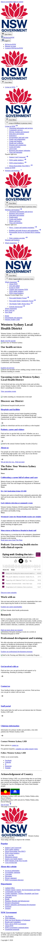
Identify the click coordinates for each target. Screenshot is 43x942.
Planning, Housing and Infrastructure (17, 901)
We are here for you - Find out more (13, 462)
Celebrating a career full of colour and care (19, 477)
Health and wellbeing (16, 143)
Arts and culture (14, 286)
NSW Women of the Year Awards (16, 861)
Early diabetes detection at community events (17, 503)
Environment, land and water (18, 137)
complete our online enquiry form (27, 749)
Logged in (7, 41)
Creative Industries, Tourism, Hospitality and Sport (21, 893)
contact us (15, 745)
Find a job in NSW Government (15, 924)
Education (8, 897)
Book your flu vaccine (8, 341)
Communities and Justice (13, 892)
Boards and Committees (13, 922)
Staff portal (6, 706)
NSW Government (9, 912)
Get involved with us (9, 666)
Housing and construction (17, 145)
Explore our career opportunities (11, 607)
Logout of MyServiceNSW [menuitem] (14, 48)
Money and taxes (14, 221)
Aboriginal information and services (21, 128)
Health (7, 899)
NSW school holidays (16, 293)
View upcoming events (8, 391)
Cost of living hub (11, 862)
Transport (8, 906)
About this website (8, 866)
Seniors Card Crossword (13, 847)
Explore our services (7, 368)
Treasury (8, 908)
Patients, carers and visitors (12, 429)
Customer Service (11, 895)
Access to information (12, 870)
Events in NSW (14, 287)
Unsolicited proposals (12, 929)
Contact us (5, 686)
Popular (4, 843)
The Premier (9, 916)
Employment (13, 217)
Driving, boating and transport (19, 132)
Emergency (13, 135)
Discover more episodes (9, 592)
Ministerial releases (11, 857)
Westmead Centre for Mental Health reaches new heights (21, 517)
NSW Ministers (10, 918)
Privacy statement (11, 878)
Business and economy (16, 213)
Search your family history (13, 859)
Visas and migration (15, 152)
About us (5, 448)
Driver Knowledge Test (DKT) (15, 851)
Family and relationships (17, 139)
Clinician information (10, 726)
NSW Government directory (14, 880)
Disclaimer (8, 876)
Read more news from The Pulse (11, 540)
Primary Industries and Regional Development (20, 905)
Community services (16, 130)
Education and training (16, 134)
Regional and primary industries (19, 150)
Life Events (13, 149)
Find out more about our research (12, 630)
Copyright (8, 874)
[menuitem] (10, 44)
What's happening (12, 282)
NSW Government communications (17, 927)
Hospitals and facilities (10, 409)
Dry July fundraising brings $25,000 (13, 491)
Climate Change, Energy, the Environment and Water (22, 890)
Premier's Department (12, 903)
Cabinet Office (10, 888)
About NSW (13, 284)
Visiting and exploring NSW (18, 289)
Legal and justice (14, 147)
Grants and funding (15, 141)
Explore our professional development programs (16, 651)
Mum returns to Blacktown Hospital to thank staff (18, 530)
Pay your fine (9, 855)
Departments (6, 884)
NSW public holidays (16, 291)
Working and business (13, 210)
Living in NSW (11, 126)
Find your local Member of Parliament (17, 920)
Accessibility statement (12, 872)
